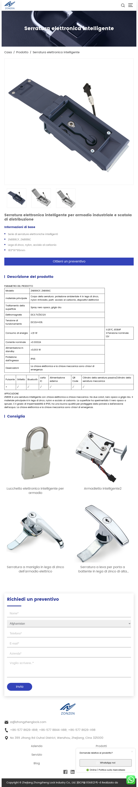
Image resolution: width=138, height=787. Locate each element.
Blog (37, 763)
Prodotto (22, 52)
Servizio (36, 754)
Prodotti (101, 746)
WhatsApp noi (107, 763)
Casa (8, 52)
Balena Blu (125, 783)
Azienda (36, 746)
